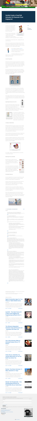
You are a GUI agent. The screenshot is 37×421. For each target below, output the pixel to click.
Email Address (4, 399)
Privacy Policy (3, 411)
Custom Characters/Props (29, 29)
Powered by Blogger (18, 419)
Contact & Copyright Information (5, 410)
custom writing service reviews (10, 212)
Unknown (8, 251)
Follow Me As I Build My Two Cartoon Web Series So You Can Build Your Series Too (13, 356)
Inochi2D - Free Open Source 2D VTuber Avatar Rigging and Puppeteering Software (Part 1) (13, 313)
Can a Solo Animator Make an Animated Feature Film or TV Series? (12, 342)
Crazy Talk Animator (29, 28)
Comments (3, 414)
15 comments (9, 378)
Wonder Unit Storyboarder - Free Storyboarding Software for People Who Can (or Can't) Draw (13, 383)
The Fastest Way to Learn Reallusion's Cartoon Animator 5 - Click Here (18, 7)
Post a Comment (9, 308)
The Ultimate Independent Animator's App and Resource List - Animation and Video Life (13, 328)
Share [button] (28, 25)
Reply (7, 214)
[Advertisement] (15, 9)
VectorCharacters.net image (19, 34)
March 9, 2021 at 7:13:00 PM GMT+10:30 (12, 251)
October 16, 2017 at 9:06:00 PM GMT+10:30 (17, 212)
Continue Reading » (20, 308)
